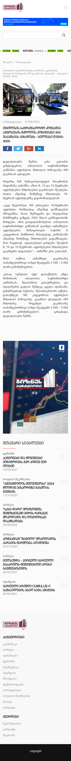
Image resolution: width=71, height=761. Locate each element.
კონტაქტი (9, 729)
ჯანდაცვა (9, 707)
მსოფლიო (10, 678)
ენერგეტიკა (11, 667)
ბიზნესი (8, 649)
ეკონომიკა (10, 644)
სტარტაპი (9, 672)
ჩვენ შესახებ (12, 723)
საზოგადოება (12, 690)
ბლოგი (7, 701)
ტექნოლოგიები (13, 684)
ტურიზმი (9, 661)
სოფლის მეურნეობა (16, 695)
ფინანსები (10, 655)
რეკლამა (9, 735)
